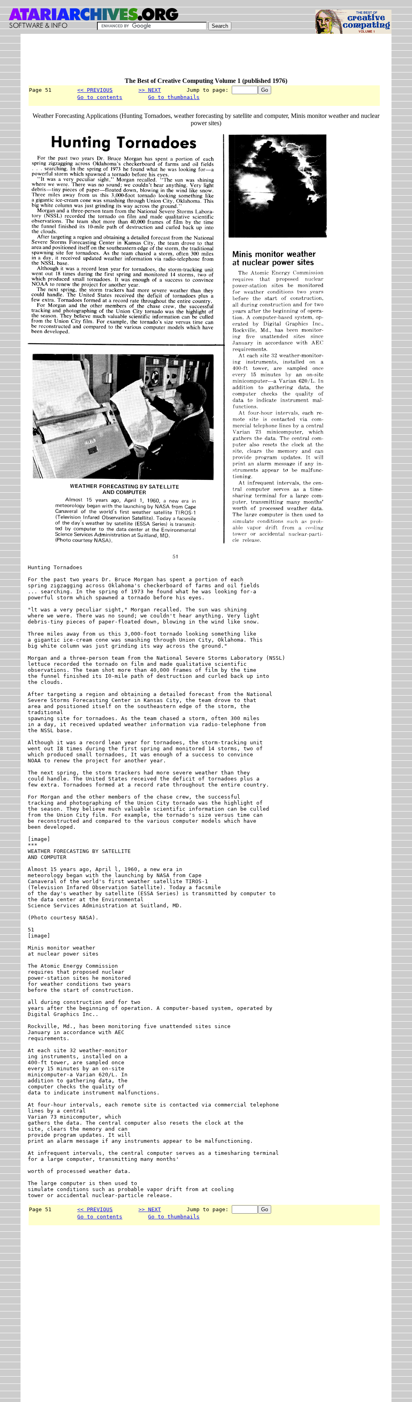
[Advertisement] (174, 59)
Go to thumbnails (174, 97)
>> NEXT (149, 90)
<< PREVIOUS (95, 90)
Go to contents (99, 97)
